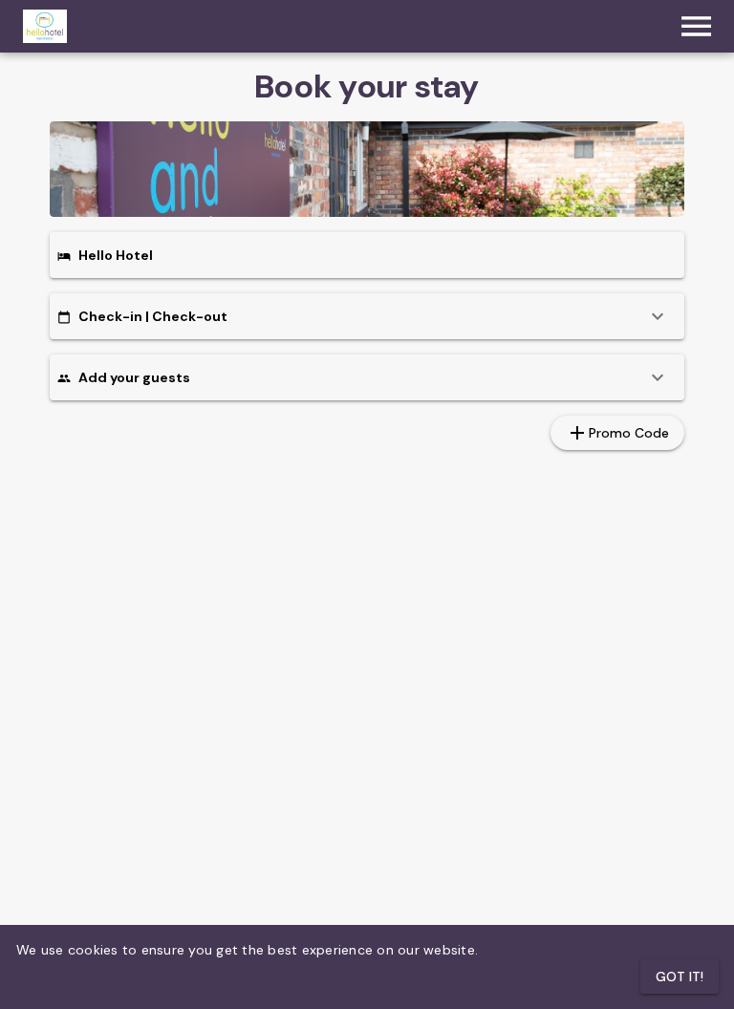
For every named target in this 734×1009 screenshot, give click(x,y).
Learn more (519, 949)
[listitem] (367, 316)
